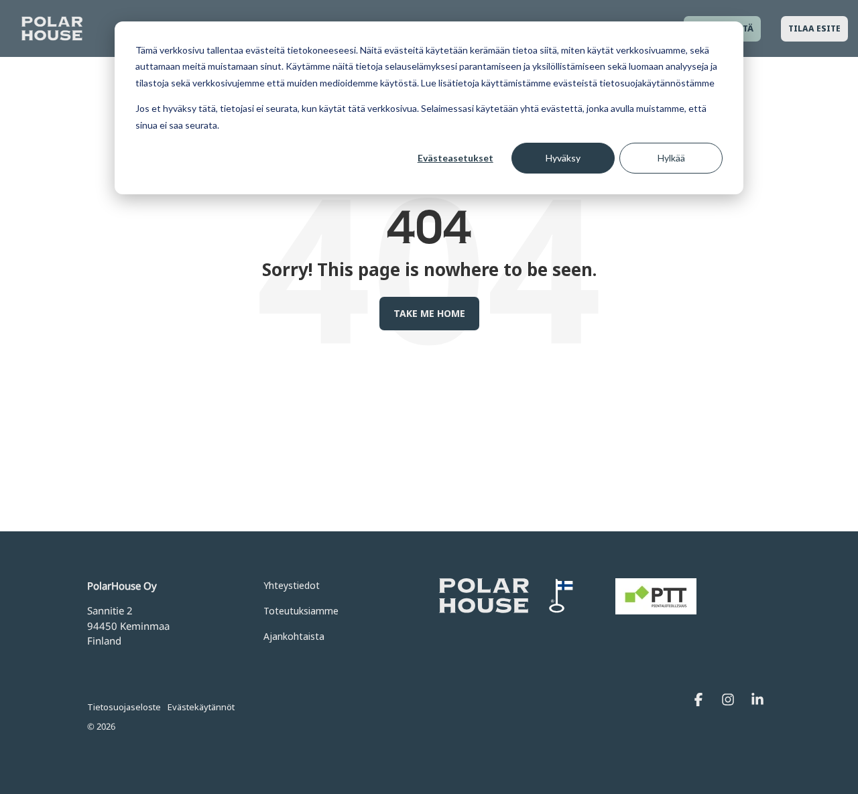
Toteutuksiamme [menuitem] (301, 610)
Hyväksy (563, 157)
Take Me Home (429, 313)
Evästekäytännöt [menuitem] (201, 707)
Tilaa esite (814, 28)
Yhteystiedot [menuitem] (291, 585)
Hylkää (671, 157)
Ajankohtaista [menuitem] (293, 636)
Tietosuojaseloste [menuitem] (124, 707)
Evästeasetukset (455, 157)
